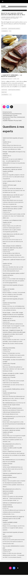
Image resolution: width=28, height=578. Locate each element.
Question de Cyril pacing (9, 320)
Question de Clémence (8, 236)
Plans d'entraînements (19, 117)
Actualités (5, 120)
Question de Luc (7, 142)
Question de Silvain (7, 463)
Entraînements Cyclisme (11, 115)
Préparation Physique (13, 120)
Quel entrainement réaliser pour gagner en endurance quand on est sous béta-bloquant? (13, 518)
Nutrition (4, 28)
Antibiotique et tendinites (9, 348)
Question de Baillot (7, 536)
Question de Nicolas (8, 506)
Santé (20, 120)
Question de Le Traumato (9, 363)
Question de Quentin (8, 493)
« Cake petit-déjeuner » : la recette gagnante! (11, 75)
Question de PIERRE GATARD (10, 522)
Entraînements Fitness (8, 117)
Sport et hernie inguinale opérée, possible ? (14, 273)
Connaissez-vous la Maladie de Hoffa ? (12, 220)
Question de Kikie (7, 550)
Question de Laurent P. (8, 249)
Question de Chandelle (8, 289)
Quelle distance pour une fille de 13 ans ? (13, 195)
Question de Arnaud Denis (9, 302)
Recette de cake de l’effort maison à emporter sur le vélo (13, 14)
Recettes (4, 92)
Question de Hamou (8, 336)
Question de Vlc (7, 349)
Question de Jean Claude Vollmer (11, 197)
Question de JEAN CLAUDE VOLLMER (12, 448)
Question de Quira (7, 263)
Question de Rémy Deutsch (10, 477)
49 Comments (5, 94)
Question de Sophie (8, 432)
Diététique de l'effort (14, 28)
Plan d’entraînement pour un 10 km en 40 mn (14, 402)
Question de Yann (7, 210)
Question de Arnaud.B (8, 418)
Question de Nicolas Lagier (9, 185)
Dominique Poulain (6, 78)
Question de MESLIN (8, 171)
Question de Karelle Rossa (9, 393)
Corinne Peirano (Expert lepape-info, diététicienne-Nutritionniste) (11, 18)
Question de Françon (8, 275)
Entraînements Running (8, 113)
